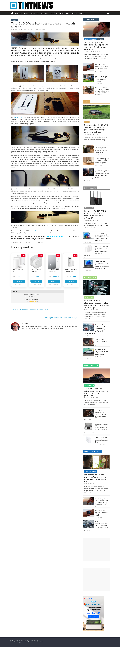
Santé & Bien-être (89, 385)
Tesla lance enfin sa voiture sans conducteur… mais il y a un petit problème (96, 392)
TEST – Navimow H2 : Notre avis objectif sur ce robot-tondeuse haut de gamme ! (102, 78)
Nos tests (18, 13)
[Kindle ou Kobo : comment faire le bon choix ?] (88, 339)
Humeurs (74, 13)
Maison (61, 13)
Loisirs (33, 13)
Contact (82, 13)
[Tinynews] (12, 13)
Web (67, 13)
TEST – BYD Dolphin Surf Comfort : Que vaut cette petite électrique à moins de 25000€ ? (102, 90)
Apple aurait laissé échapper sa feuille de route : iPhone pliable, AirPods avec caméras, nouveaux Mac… (101, 525)
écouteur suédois (37, 231)
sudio (43, 29)
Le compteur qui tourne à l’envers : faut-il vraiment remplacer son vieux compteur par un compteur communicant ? (96, 174)
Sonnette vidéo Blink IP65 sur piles (71, 270)
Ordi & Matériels (89, 208)
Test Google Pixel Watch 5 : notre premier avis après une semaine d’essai (102, 67)
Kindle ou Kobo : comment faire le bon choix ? (101, 341)
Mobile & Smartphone (90, 39)
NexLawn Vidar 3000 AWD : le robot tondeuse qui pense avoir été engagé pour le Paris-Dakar (96, 128)
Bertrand (25, 29)
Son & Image (44, 13)
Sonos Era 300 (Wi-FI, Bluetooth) (35, 270)
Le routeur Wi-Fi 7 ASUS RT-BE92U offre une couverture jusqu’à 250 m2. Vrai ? (95, 214)
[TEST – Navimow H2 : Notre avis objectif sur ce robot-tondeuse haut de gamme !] (88, 75)
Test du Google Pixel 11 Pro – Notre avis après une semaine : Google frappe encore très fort (96, 46)
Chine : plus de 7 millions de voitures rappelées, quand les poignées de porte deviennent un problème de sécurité (95, 329)
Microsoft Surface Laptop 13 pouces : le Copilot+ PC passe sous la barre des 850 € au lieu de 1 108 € (102, 236)
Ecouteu (39, 29)
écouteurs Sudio (19, 117)
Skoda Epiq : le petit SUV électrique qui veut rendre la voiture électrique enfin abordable (101, 353)
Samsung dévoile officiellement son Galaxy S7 (62, 318)
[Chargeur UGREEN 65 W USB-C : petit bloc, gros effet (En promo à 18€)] (88, 436)
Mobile (26, 13)
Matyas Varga (98, 51)
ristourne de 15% (54, 236)
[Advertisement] (96, 549)
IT (37, 13)
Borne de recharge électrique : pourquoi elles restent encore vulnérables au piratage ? (96, 304)
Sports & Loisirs (89, 297)
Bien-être (54, 13)
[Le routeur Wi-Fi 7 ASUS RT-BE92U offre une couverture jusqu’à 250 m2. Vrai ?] (96, 192)
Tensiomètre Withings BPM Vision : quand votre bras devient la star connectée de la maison (101, 427)
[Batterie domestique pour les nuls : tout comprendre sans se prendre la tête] (88, 146)
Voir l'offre (19, 281)
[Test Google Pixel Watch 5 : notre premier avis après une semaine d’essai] (88, 64)
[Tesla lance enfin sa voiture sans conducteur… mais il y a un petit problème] (96, 369)
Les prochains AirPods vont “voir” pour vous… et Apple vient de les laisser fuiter (95, 478)
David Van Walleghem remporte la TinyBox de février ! (31, 310)
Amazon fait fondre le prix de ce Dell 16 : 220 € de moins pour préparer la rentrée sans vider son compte (102, 265)
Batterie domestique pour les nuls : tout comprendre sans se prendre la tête (101, 149)
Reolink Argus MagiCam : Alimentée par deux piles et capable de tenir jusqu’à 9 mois (102, 161)
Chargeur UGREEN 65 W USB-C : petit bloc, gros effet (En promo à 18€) (101, 439)
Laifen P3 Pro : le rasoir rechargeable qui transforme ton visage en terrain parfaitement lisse (101, 414)
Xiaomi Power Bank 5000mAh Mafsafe (53, 270)
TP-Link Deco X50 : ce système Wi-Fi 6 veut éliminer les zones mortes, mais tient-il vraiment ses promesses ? (96, 251)
